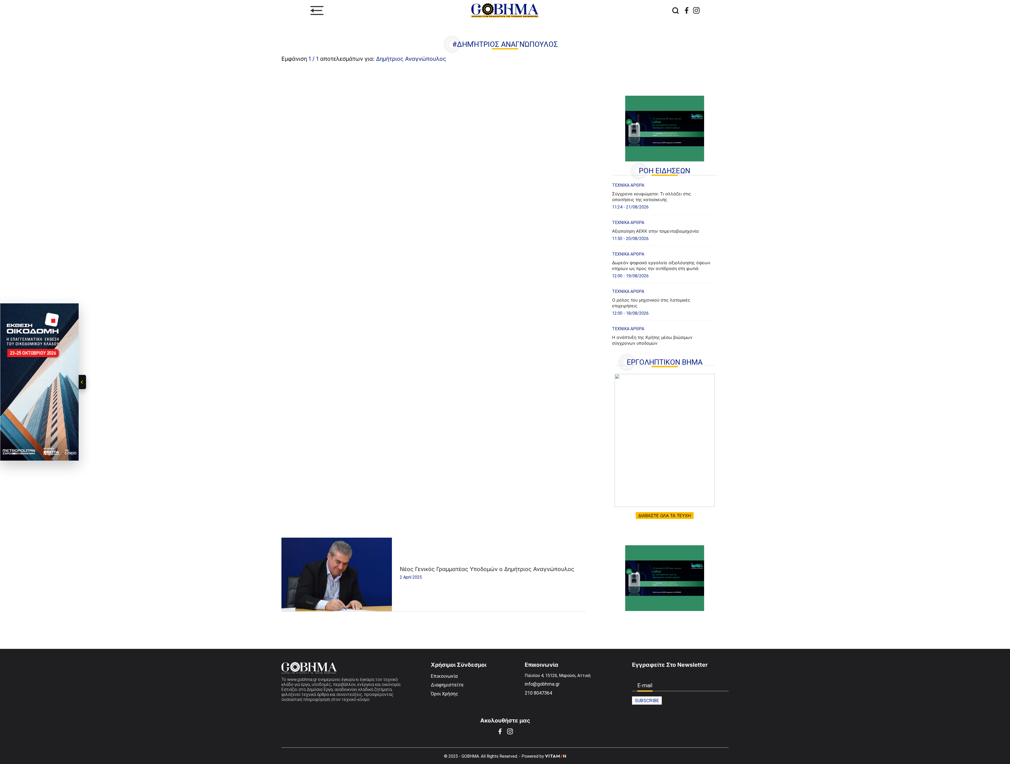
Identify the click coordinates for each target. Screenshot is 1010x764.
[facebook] (686, 10)
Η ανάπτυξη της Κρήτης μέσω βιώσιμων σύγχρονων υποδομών (652, 340)
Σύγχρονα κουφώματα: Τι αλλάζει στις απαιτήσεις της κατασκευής (651, 196)
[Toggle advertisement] (82, 382)
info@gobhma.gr (542, 684)
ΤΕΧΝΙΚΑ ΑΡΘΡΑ (628, 185)
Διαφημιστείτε (447, 684)
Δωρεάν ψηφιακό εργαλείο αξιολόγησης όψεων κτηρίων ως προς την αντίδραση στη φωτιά (661, 265)
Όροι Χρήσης (444, 693)
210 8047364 (538, 693)
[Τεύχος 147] (665, 440)
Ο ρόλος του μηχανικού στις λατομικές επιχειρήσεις (651, 302)
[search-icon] (675, 10)
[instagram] (696, 10)
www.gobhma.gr (302, 679)
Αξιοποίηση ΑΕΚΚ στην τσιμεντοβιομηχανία (655, 231)
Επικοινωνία (444, 676)
